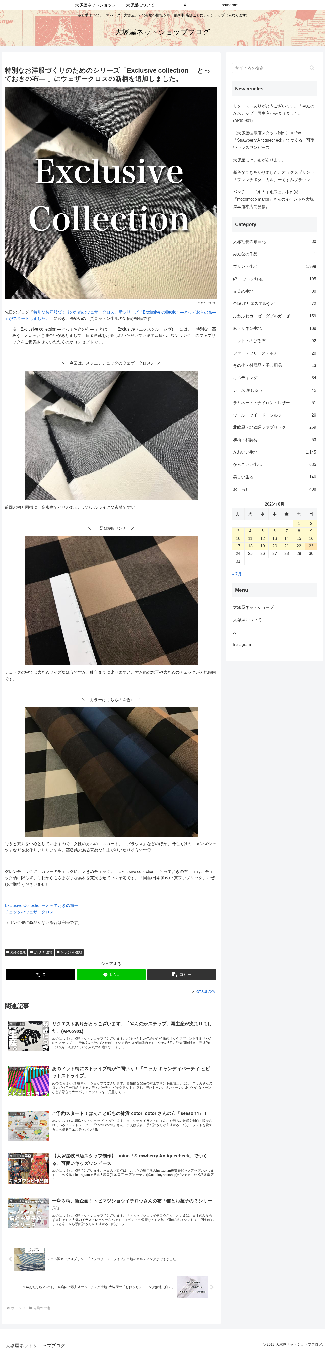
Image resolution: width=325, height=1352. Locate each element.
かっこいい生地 (71, 952)
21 (286, 546)
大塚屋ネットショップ (253, 607)
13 (274, 538)
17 (238, 546)
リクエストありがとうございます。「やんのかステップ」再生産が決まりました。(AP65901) (273, 113)
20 (274, 546)
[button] (181, 974)
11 (250, 538)
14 (286, 538)
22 (299, 546)
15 (299, 538)
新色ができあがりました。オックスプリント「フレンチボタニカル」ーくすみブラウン (273, 176)
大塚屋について (251, 620)
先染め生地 (18, 952)
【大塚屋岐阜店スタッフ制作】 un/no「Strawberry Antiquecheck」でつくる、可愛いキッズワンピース (274, 140)
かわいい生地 (43, 952)
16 (311, 538)
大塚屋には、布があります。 (259, 160)
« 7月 (237, 574)
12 (262, 538)
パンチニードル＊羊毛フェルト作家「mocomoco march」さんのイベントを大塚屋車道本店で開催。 (273, 199)
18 (250, 546)
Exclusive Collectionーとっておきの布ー (41, 905)
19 (262, 546)
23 (311, 546)
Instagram (246, 644)
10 (238, 538)
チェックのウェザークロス (29, 912)
